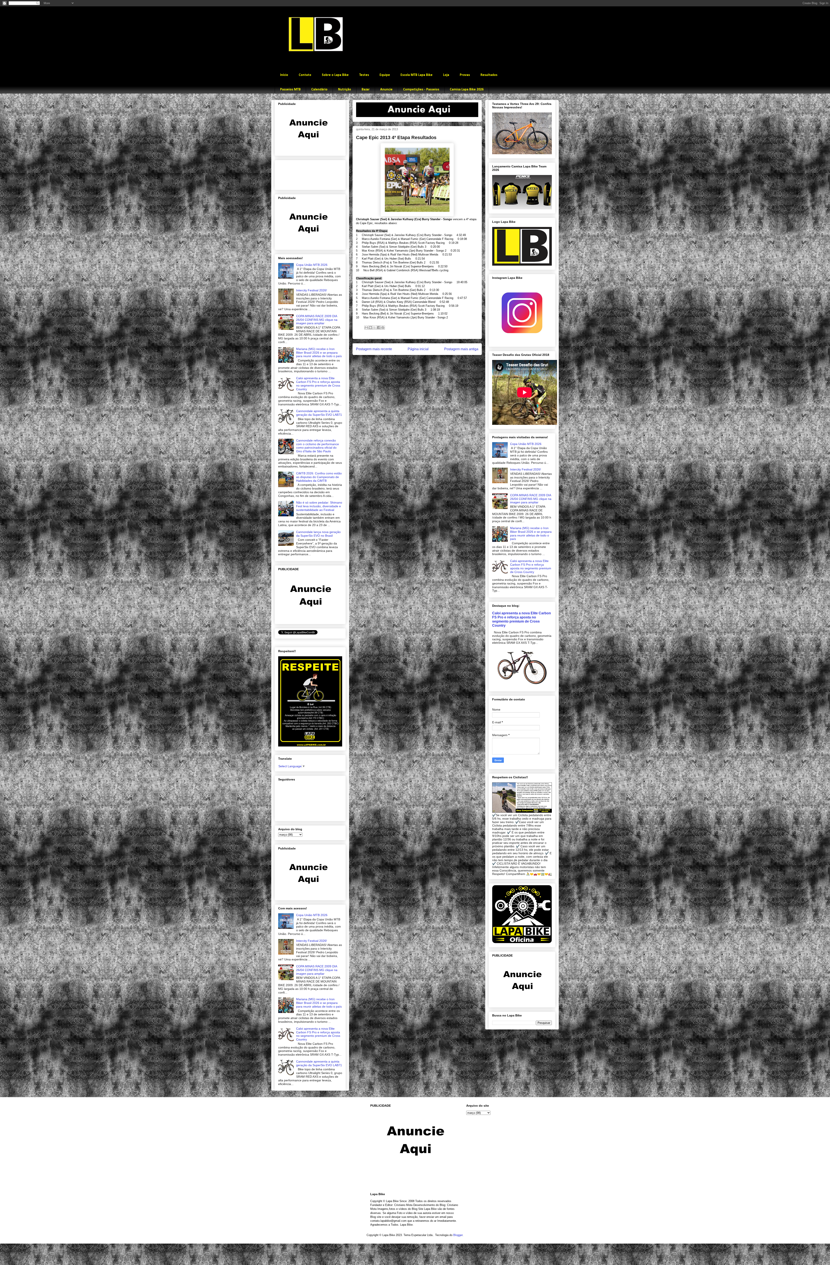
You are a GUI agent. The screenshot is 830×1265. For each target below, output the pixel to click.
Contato (305, 75)
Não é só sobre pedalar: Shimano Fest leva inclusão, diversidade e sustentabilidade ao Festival (319, 506)
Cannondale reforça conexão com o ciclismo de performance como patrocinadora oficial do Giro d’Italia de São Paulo (317, 446)
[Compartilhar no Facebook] (379, 327)
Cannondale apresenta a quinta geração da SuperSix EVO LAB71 (319, 412)
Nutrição (344, 89)
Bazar (366, 89)
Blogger (458, 1235)
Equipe (385, 75)
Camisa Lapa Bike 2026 (467, 89)
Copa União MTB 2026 (311, 264)
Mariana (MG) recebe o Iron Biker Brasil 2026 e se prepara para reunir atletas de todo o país (319, 352)
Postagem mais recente (374, 349)
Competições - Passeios (421, 89)
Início (284, 75)
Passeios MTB (290, 89)
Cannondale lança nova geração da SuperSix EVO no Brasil (318, 533)
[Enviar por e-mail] (366, 327)
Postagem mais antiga (461, 349)
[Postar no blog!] (370, 327)
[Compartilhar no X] (374, 327)
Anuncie (386, 89)
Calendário (319, 89)
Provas (465, 75)
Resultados (488, 75)
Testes (364, 75)
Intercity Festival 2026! (311, 290)
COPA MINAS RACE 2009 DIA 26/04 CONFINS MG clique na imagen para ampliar (316, 319)
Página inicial (418, 349)
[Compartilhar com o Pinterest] (383, 327)
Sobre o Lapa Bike (335, 75)
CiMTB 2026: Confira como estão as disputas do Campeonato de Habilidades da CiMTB (319, 477)
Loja (446, 75)
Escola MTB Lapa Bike (417, 75)
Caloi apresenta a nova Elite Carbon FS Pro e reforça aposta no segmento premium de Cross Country (318, 383)
